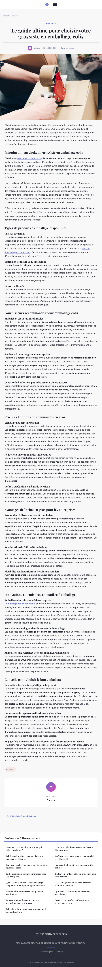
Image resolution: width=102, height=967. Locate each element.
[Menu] (55, 4)
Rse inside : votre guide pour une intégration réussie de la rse (26, 866)
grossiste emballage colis (28, 158)
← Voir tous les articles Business (20, 816)
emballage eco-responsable (20, 603)
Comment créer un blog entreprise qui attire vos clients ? (24, 848)
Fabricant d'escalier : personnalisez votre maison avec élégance (25, 857)
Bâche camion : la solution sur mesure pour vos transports (26, 875)
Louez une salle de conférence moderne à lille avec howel (74, 848)
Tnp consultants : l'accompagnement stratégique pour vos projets (23, 901)
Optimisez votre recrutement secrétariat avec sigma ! (73, 893)
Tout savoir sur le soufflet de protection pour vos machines (75, 875)
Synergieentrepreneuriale (51, 934)
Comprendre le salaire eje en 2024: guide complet (74, 866)
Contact (59, 952)
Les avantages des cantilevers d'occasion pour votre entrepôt (73, 884)
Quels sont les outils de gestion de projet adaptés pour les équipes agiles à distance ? (26, 884)
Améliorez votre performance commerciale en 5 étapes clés (75, 857)
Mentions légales (46, 952)
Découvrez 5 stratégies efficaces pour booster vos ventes (72, 901)
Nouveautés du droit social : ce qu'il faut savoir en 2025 (24, 893)
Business (15, 16)
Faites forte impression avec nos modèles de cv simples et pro (26, 910)
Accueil (6, 16)
